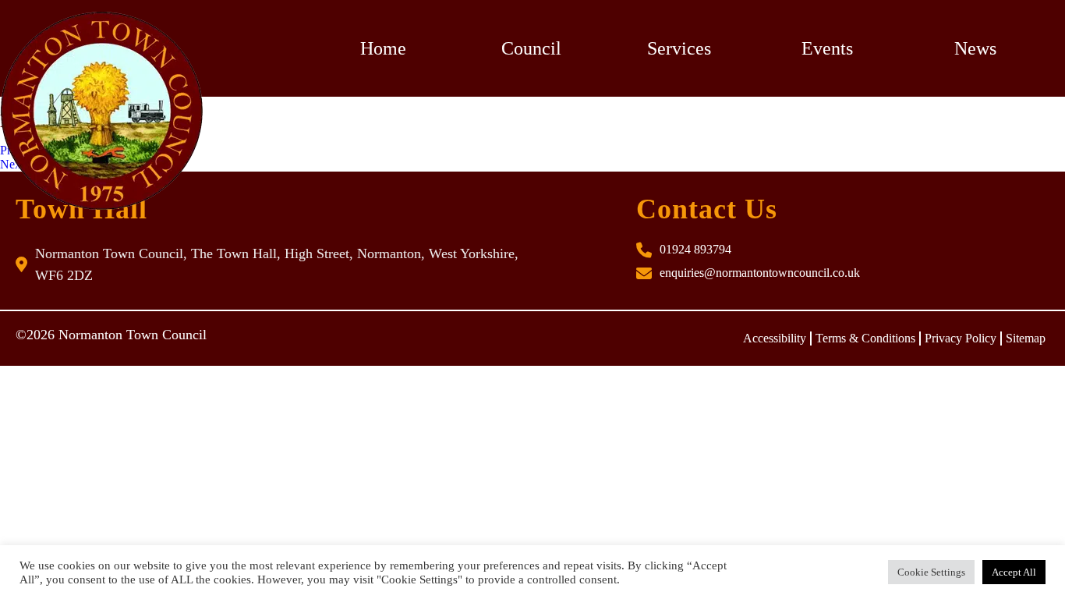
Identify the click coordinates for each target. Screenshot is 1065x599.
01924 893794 (695, 249)
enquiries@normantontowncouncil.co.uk (760, 272)
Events (827, 48)
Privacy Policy (960, 338)
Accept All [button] (1014, 572)
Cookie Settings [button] (931, 572)
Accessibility (774, 338)
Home (383, 48)
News (975, 48)
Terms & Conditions (865, 338)
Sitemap (1026, 338)
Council (531, 48)
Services (679, 48)
